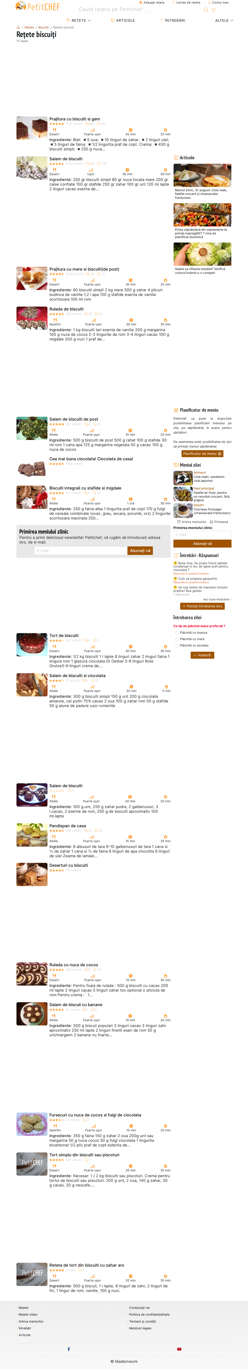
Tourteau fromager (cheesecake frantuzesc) (212, 511)
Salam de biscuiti (65, 158)
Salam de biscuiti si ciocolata (77, 675)
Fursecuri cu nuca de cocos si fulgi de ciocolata (95, 1115)
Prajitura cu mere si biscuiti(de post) (84, 269)
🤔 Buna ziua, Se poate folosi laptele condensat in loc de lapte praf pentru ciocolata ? (200, 566)
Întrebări (174, 20)
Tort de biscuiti (63, 635)
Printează (220, 522)
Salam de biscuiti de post (73, 419)
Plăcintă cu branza (193, 632)
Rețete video (28, 1314)
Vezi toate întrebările (216, 599)
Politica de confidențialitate (149, 1314)
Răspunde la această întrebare (191, 573)
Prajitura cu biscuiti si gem (74, 119)
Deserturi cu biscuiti (68, 865)
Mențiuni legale (140, 1328)
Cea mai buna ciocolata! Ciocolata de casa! (91, 458)
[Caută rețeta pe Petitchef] (206, 9)
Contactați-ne (139, 1308)
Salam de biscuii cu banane (75, 1004)
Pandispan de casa (67, 825)
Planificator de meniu (200, 454)
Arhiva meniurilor (194, 522)
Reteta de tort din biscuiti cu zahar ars (86, 1265)
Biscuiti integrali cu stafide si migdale (85, 488)
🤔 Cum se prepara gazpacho (195, 578)
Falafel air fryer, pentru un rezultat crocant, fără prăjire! (212, 496)
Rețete (78, 20)
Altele (221, 20)
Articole (125, 20)
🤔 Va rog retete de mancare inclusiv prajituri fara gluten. (200, 589)
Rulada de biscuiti (66, 309)
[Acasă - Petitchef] (18, 27)
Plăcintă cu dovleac (194, 645)
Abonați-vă (140, 550)
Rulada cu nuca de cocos (73, 964)
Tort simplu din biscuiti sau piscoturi (84, 1154)
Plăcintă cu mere (192, 639)
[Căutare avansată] (213, 10)
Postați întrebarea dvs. (204, 606)
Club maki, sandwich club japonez (209, 478)
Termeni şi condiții (142, 1321)
